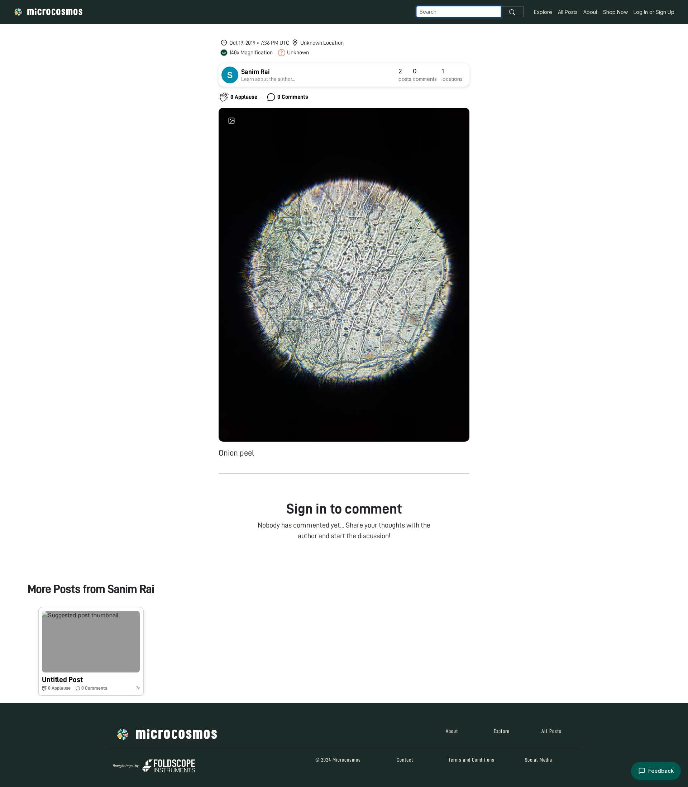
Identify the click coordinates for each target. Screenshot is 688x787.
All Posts (568, 12)
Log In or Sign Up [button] (654, 12)
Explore (543, 12)
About (590, 12)
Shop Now (615, 12)
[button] (91, 651)
